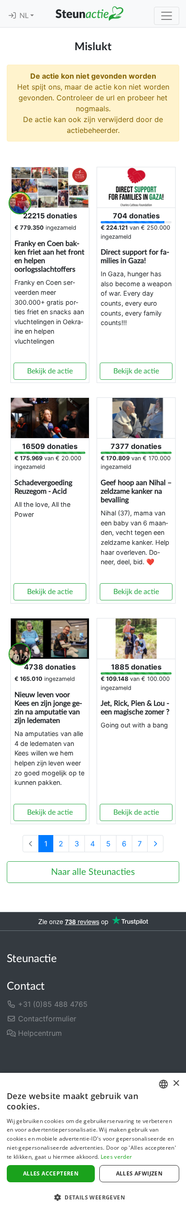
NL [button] (24, 15)
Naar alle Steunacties (93, 872)
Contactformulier (46, 1018)
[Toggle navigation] (166, 16)
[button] (93, 1197)
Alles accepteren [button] (51, 1173)
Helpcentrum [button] (39, 1033)
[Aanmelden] (12, 16)
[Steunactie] (89, 14)
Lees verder (116, 1157)
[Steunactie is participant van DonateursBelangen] (53, 1057)
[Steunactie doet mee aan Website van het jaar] (133, 1057)
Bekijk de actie (50, 371)
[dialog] (93, 1143)
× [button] (175, 1083)
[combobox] (163, 1084)
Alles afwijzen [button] (139, 1173)
